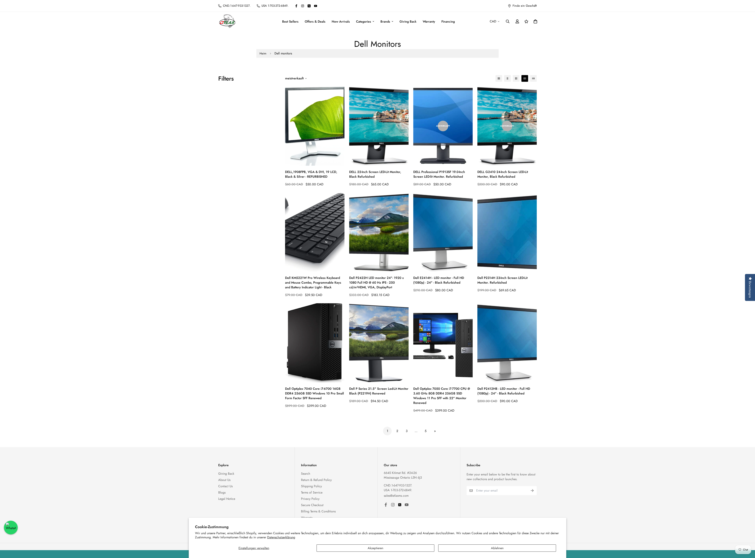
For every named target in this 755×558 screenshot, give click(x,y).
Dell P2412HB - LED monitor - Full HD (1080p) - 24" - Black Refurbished (503, 391)
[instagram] (302, 5)
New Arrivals (341, 21)
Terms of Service (311, 492)
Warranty (429, 21)
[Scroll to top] (747, 536)
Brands (385, 21)
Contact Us (225, 486)
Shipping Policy (311, 486)
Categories (363, 21)
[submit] (532, 490)
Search (305, 473)
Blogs (222, 492)
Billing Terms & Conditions (318, 511)
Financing (448, 21)
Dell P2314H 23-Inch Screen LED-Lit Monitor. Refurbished (502, 280)
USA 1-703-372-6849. (398, 490)
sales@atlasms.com (396, 495)
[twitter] (309, 6)
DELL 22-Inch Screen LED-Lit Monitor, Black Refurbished (375, 174)
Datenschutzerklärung (281, 537)
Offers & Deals (315, 21)
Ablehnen (497, 548)
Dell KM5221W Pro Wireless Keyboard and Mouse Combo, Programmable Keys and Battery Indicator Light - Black (313, 283)
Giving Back (408, 21)
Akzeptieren (375, 548)
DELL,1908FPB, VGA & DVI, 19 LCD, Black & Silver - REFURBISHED (311, 174)
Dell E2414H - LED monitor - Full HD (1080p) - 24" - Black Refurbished (438, 280)
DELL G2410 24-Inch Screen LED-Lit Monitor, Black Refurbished (502, 174)
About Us (224, 480)
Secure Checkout (312, 505)
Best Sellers (290, 21)
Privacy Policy (310, 498)
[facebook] (296, 5)
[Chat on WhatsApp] (11, 527)
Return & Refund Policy (316, 480)
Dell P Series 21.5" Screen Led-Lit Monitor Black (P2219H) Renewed (378, 391)
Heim (263, 53)
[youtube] (315, 5)
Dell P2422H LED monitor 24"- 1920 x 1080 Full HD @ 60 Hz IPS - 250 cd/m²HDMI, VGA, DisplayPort (376, 283)
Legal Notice (226, 498)
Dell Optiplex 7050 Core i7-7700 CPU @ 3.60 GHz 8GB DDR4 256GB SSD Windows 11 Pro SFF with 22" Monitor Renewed (441, 395)
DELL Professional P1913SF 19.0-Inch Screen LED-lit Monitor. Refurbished (439, 174)
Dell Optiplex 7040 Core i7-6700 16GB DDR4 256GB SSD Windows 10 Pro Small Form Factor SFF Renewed (314, 393)
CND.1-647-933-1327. (398, 485)
